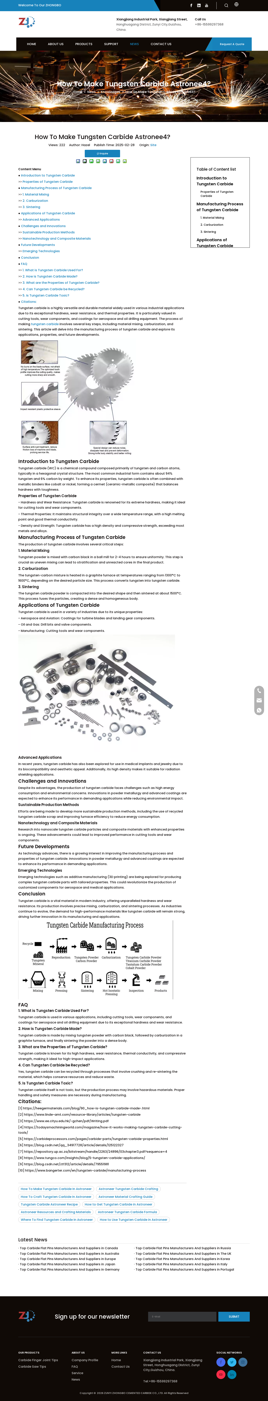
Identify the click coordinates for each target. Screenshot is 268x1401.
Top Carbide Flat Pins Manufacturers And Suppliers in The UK (183, 1253)
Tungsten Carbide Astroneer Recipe (49, 1204)
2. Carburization (35, 200)
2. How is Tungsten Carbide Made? (50, 276)
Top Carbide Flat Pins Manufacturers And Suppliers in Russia (183, 1248)
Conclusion (30, 257)
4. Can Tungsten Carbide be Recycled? (54, 289)
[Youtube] (207, 5)
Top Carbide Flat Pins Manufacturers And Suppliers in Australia (69, 1253)
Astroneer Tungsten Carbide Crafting (128, 1189)
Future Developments (38, 245)
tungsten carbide (45, 324)
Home (116, 1360)
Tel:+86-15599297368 (160, 1381)
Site (153, 145)
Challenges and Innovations (43, 226)
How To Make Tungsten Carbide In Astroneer (56, 1189)
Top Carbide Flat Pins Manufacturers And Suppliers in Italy (181, 1264)
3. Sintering (31, 207)
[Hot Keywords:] (226, 5)
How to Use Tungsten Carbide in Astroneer (133, 1219)
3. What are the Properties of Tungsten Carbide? (61, 282)
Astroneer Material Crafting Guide (125, 1196)
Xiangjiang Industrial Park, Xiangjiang (173, 1360)
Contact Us (120, 1366)
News (76, 1379)
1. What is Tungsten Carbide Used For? (53, 270)
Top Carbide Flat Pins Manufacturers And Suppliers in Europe (68, 1259)
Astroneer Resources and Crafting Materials (56, 1212)
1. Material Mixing (36, 194)
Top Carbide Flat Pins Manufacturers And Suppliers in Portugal (185, 1269)
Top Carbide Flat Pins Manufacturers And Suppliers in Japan (67, 1264)
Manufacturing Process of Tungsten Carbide (56, 188)
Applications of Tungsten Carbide (48, 213)
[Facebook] (191, 5)
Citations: (29, 301)
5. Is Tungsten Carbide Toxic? (46, 295)
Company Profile (85, 1360)
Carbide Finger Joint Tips (38, 1360)
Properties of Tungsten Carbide (48, 181)
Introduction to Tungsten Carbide (48, 175)
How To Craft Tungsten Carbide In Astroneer (56, 1196)
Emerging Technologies (41, 251)
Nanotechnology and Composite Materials (57, 238)
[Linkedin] (199, 5)
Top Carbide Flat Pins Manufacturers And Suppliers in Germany (69, 1269)
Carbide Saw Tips (32, 1366)
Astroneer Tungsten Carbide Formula (127, 1212)
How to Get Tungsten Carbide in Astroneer (118, 1204)
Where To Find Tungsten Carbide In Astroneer (57, 1219)
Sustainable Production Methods (49, 232)
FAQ (24, 264)
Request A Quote (232, 44)
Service (77, 1373)
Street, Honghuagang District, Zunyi (171, 1365)
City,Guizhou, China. (159, 1370)
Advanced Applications (41, 219)
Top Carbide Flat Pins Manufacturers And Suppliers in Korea (183, 1259)
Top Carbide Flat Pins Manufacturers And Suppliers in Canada (69, 1248)
